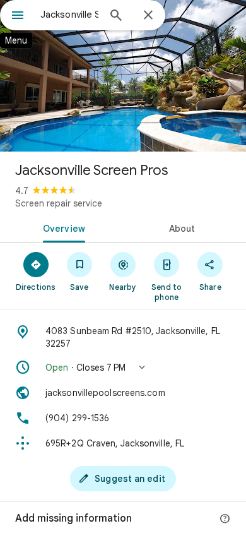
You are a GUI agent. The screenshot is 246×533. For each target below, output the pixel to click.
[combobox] (69, 14)
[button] (123, 367)
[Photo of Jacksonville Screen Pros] (123, 76)
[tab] (61, 227)
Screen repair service (58, 203)
